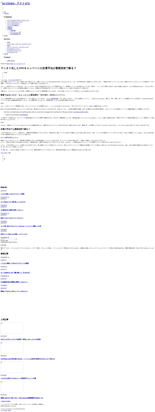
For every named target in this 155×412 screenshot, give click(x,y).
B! (4, 158)
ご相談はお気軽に (6, 401)
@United (47, 112)
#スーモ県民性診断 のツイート (9, 137)
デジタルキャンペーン (13, 48)
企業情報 (13, 30)
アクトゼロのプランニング (15, 22)
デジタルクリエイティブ (14, 50)
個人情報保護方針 (15, 34)
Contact (6, 54)
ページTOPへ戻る (6, 410)
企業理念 (9, 27)
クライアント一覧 (15, 32)
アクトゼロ (11, 80)
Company (6, 13)
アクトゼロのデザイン (13, 23)
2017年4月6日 (24, 114)
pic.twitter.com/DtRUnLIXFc (80, 112)
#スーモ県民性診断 (52, 98)
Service (6, 35)
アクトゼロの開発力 (13, 25)
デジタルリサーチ (12, 52)
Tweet (5, 72)
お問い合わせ (11, 60)
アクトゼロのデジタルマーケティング (18, 20)
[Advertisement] (49, 173)
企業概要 (9, 29)
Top (5, 12)
